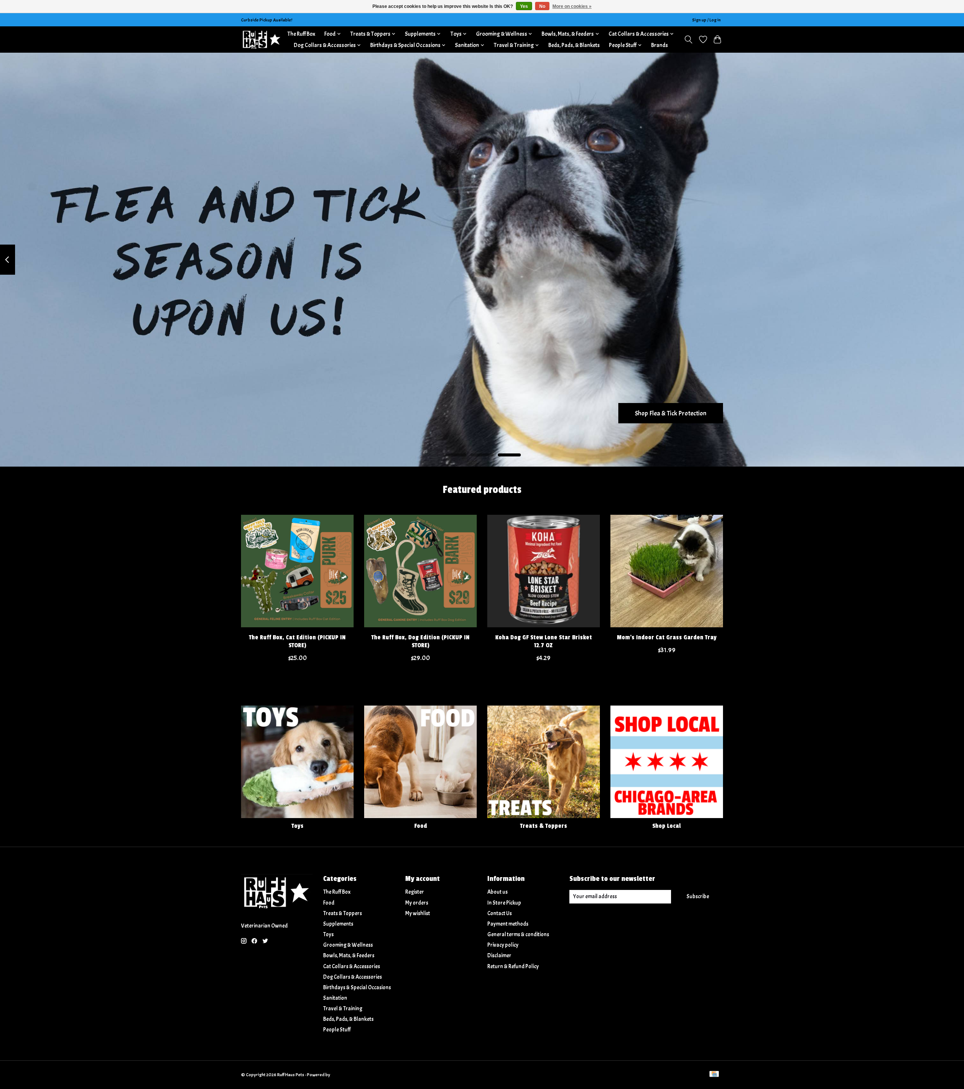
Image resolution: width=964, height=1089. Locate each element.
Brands (659, 45)
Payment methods (507, 924)
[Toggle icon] (688, 39)
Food (420, 826)
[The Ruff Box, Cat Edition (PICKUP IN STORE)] (297, 571)
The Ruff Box (301, 34)
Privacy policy (503, 945)
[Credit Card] (714, 1074)
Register (414, 892)
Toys (297, 826)
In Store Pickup (504, 902)
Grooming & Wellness (348, 945)
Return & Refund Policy (513, 966)
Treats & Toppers (543, 826)
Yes (524, 6)
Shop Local (666, 826)
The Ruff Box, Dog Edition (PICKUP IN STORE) (420, 641)
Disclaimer (499, 955)
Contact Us (499, 913)
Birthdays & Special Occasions (357, 987)
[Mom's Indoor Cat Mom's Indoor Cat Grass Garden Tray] (666, 571)
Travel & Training (342, 1008)
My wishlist (417, 913)
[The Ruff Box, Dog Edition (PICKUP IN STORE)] (420, 571)
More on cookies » (572, 6)
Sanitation (335, 998)
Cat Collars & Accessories (351, 966)
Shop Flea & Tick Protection (670, 413)
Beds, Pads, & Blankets (574, 45)
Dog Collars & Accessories (352, 977)
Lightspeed (341, 1075)
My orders (416, 902)
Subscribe (697, 896)
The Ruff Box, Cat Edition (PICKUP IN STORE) (297, 641)
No (542, 6)
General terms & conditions (518, 934)
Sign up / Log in (706, 20)
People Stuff (337, 1029)
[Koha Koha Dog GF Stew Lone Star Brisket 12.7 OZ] (543, 571)
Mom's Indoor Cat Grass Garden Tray (667, 637)
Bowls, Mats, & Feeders (348, 955)
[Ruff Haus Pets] (261, 39)
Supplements (338, 924)
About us (497, 892)
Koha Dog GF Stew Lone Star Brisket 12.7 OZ (543, 641)
